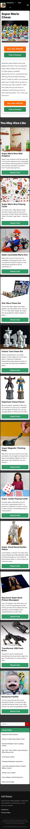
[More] (27, 5)
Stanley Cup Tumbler (9, 773)
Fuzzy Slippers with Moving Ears (12, 777)
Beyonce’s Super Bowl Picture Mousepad (12, 599)
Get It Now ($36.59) (15, 49)
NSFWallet (6, 796)
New (19, 3)
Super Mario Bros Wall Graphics (12, 154)
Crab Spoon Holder (8, 757)
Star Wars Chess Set (11, 303)
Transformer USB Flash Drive (12, 649)
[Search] (27, 724)
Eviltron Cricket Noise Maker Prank (13, 739)
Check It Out (15, 172)
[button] (16, 2)
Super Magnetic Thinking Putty (13, 449)
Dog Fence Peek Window (10, 734)
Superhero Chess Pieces (13, 402)
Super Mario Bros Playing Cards (13, 205)
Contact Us (4, 809)
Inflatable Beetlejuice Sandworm (12, 761)
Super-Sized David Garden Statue (14, 548)
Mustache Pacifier (10, 697)
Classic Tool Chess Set (12, 351)
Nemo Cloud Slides (8, 782)
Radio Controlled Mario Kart (15, 255)
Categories (10, 3)
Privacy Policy (5, 812)
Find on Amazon (15, 55)
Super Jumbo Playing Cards (15, 499)
